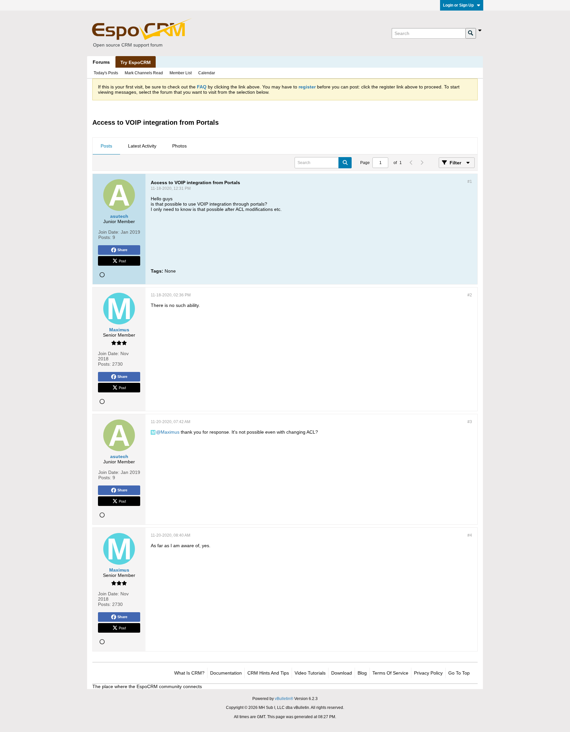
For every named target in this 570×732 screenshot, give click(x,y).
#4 (469, 535)
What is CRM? (189, 673)
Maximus (170, 432)
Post (122, 260)
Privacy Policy (428, 673)
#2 (469, 295)
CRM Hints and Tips (268, 673)
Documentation (226, 673)
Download (341, 673)
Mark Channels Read (144, 73)
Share (122, 250)
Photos (179, 146)
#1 (469, 181)
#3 (469, 421)
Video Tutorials (310, 673)
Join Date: (108, 232)
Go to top (459, 673)
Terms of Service (390, 673)
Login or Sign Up (458, 5)
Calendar (206, 73)
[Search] (470, 33)
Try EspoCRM (135, 62)
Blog (362, 673)
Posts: (104, 237)
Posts (106, 146)
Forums (101, 62)
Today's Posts (106, 73)
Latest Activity (142, 146)
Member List (181, 73)
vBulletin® (284, 698)
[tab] (106, 146)
